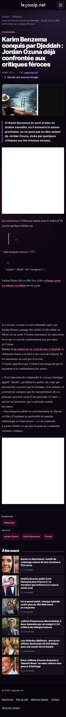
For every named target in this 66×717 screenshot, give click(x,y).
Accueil (5, 16)
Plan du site (22, 699)
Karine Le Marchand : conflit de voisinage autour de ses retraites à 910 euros (40, 562)
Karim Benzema (31, 536)
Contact (55, 699)
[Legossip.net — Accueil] (33, 5)
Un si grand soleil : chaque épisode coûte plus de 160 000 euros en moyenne (40, 604)
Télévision (17, 16)
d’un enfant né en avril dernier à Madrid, (36, 349)
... (16, 239)
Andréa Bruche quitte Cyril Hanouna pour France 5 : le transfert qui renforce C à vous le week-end (39, 583)
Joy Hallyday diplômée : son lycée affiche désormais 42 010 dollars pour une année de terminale (40, 643)
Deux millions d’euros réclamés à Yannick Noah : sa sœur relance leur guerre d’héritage (41, 663)
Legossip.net (31, 72)
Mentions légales (39, 699)
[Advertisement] (33, 180)
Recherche (7, 699)
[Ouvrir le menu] (60, 5)
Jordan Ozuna (11, 536)
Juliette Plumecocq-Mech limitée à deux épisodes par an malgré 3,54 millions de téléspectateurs (41, 624)
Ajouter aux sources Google (22, 77)
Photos (48, 536)
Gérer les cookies (11, 708)
